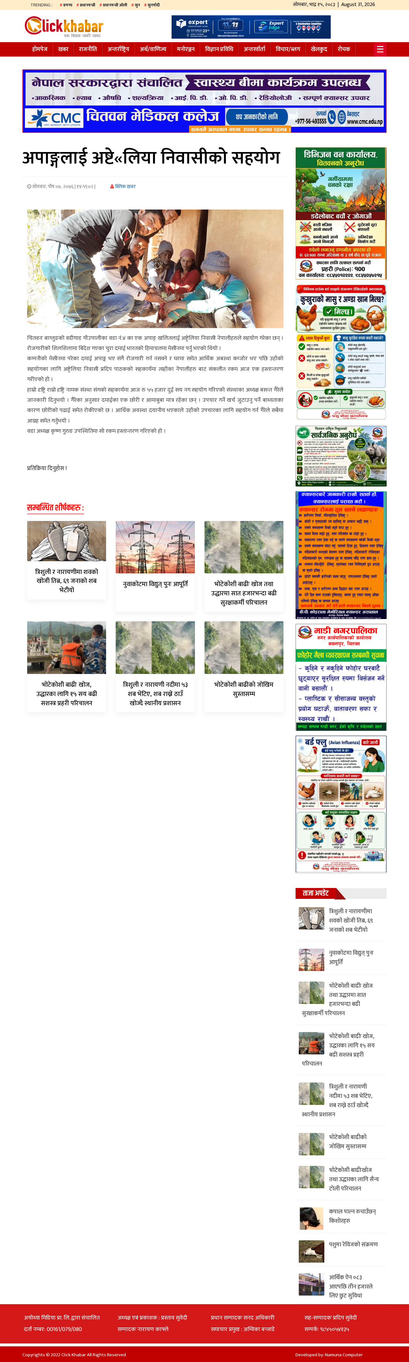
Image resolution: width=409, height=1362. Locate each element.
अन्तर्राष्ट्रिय (118, 49)
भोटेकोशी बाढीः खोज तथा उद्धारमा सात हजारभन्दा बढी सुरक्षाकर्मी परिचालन (244, 593)
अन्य (37, 62)
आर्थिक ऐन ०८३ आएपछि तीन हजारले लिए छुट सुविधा (351, 1287)
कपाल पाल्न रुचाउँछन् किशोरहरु (352, 1216)
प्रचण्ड (67, 5)
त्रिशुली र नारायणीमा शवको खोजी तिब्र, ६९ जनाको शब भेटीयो (66, 581)
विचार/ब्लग (288, 49)
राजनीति (88, 49)
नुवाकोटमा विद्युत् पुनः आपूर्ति (155, 584)
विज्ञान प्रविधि (219, 49)
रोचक (344, 49)
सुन (137, 5)
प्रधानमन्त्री (87, 5)
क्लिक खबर (125, 187)
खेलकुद (319, 49)
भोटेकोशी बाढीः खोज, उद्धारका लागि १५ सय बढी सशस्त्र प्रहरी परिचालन (66, 694)
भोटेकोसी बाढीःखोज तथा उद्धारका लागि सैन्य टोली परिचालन (354, 1180)
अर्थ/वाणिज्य (153, 49)
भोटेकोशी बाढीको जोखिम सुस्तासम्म (244, 689)
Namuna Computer (344, 1355)
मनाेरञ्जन (186, 49)
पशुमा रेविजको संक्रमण (353, 1245)
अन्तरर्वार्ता (254, 49)
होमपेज (40, 49)
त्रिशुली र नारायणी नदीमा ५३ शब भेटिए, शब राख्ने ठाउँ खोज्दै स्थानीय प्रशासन (155, 694)
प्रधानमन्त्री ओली (115, 5)
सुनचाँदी (154, 5)
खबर (63, 49)
